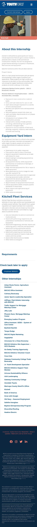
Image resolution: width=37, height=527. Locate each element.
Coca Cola (8, 356)
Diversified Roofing (11, 409)
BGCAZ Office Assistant (13, 290)
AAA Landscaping (11, 376)
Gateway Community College (15, 380)
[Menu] (31, 4)
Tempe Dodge (9, 331)
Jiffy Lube (8, 311)
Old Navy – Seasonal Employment (17, 399)
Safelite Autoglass (11, 402)
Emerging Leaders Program (14, 319)
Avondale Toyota (10, 383)
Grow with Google (11, 396)
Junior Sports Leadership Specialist (17, 297)
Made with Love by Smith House (21, 434)
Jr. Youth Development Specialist (16, 364)
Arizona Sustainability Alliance (16, 373)
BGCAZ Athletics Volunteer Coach (17, 353)
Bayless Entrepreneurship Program (17, 406)
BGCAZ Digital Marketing (13, 334)
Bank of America (10, 393)
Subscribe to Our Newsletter (19, 432)
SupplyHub (8, 338)
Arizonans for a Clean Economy (16, 341)
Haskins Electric (10, 412)
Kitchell (7, 389)
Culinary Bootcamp (11, 294)
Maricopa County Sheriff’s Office (16, 386)
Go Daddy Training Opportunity (16, 349)
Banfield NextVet (10, 328)
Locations (6, 432)
